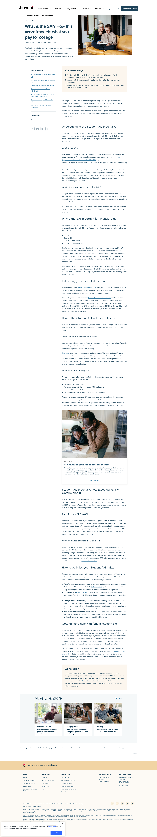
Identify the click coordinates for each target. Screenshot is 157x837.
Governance (41, 803)
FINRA (54, 811)
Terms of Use (68, 803)
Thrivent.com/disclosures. (29, 812)
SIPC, (59, 811)
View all (117, 698)
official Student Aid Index (86, 288)
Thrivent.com (47, 816)
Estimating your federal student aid (42, 85)
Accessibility (60, 803)
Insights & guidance (33, 15)
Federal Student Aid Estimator (99, 298)
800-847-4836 (123, 786)
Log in (117, 9)
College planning (47, 15)
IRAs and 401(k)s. (97, 587)
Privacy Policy (52, 826)
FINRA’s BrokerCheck (57, 816)
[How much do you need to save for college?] (94, 434)
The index (65, 353)
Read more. (94, 480)
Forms (34, 803)
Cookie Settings (27, 803)
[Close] (62, 824)
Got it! (56, 833)
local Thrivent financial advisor (93, 681)
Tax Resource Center (50, 803)
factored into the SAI (89, 561)
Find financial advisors (129, 9)
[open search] (109, 9)
